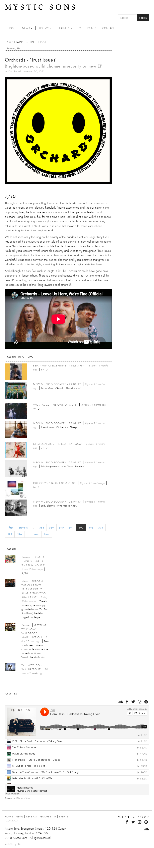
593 (90, 527)
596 (19, 534)
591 (71, 527)
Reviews (44, 28)
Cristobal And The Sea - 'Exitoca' (57, 444)
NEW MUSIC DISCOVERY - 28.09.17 (57, 423)
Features (64, 28)
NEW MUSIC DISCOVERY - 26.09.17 (57, 501)
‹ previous (23, 527)
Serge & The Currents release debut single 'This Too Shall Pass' (33, 589)
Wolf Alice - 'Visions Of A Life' (55, 404)
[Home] (40, 7)
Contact (108, 28)
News (26, 28)
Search (143, 17)
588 (41, 527)
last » (46, 534)
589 (51, 527)
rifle (19, 844)
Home (12, 28)
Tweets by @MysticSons (17, 798)
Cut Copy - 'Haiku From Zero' (54, 483)
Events (91, 28)
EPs (18, 48)
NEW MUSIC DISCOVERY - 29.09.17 (57, 384)
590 (61, 527)
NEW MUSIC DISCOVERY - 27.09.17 (57, 462)
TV (79, 28)
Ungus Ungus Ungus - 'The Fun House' (33, 561)
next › (36, 534)
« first (10, 527)
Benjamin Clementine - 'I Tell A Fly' (59, 365)
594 (100, 527)
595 (9, 534)
